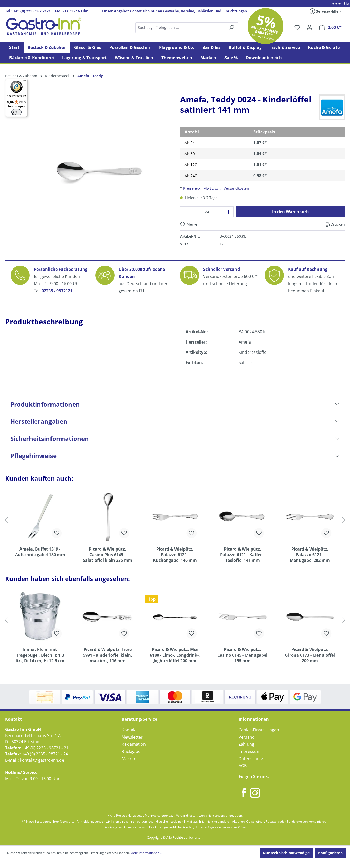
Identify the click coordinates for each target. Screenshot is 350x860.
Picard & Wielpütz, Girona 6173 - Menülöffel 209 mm (310, 655)
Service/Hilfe (326, 11)
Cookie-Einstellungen (259, 730)
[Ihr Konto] (309, 27)
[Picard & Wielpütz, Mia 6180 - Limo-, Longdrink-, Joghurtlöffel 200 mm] (175, 617)
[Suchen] (186, 27)
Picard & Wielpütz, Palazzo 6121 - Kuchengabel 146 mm (175, 554)
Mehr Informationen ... (146, 853)
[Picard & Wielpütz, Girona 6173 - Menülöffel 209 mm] (310, 617)
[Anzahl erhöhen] (228, 211)
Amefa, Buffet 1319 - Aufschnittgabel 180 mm (40, 551)
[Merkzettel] (297, 27)
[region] (87, 175)
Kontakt (129, 730)
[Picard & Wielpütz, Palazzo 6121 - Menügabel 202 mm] (310, 516)
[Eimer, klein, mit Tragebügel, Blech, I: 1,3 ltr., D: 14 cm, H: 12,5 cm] (40, 617)
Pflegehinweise (33, 455)
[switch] (16, 112)
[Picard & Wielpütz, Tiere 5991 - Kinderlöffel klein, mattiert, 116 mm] (107, 617)
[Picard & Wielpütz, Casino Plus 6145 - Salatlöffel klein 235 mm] (107, 516)
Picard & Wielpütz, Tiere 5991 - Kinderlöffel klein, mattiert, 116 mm (107, 655)
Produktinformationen (45, 404)
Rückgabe (131, 751)
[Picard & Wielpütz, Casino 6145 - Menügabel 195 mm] (242, 617)
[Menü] (25, 82)
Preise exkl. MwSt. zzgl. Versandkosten (216, 188)
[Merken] (57, 533)
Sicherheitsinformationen (49, 438)
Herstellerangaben (38, 421)
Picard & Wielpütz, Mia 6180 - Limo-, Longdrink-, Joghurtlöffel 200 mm (175, 655)
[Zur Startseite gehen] (43, 26)
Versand (247, 737)
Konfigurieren (330, 852)
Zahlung (246, 744)
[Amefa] (332, 107)
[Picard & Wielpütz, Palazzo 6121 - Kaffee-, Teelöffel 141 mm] (242, 516)
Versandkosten (186, 815)
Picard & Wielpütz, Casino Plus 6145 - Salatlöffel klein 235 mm (107, 554)
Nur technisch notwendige (286, 852)
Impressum (250, 751)
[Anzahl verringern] (185, 211)
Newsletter (132, 737)
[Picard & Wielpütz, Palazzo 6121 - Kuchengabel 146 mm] (175, 516)
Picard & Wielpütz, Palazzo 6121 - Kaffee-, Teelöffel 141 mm (242, 554)
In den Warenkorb (290, 211)
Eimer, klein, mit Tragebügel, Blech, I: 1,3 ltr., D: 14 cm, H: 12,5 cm (40, 655)
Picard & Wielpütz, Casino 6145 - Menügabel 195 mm (242, 655)
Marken (129, 758)
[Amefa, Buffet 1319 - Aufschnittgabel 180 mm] (40, 516)
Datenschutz (251, 758)
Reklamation (134, 744)
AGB (243, 766)
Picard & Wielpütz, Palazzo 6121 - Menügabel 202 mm (310, 554)
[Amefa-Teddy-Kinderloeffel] (87, 171)
